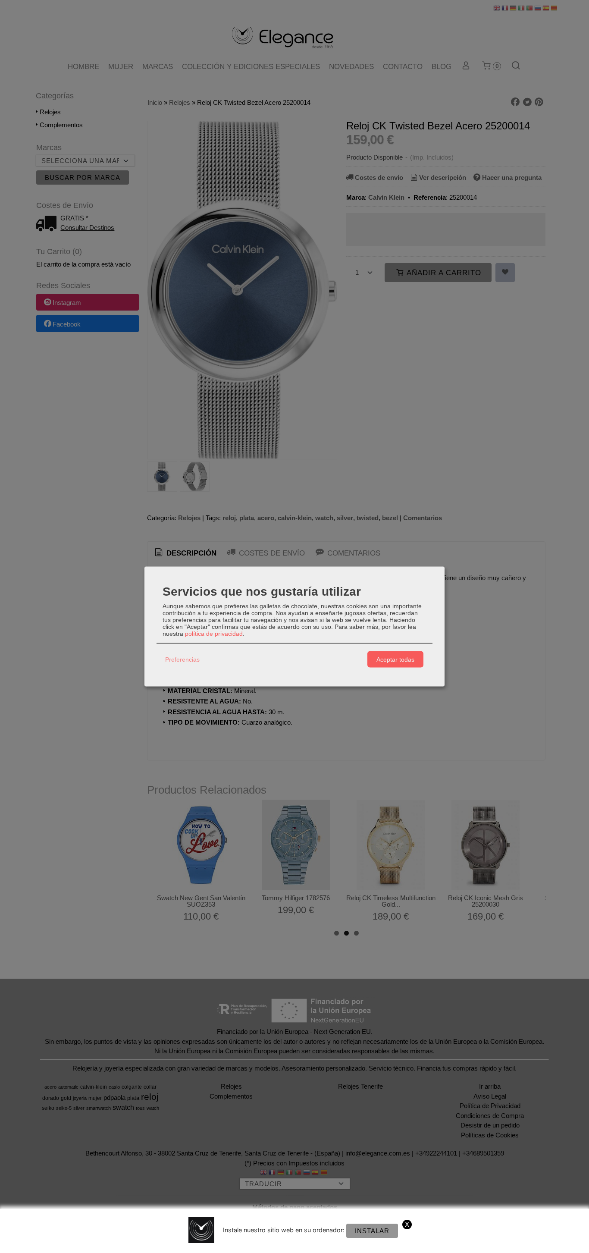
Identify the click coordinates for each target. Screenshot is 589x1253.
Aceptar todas (395, 659)
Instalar (372, 1230)
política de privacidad (214, 633)
